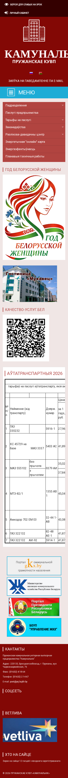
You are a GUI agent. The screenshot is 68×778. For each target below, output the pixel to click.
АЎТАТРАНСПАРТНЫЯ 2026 (34, 373)
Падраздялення (16, 105)
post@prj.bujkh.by (18, 681)
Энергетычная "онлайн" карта (25, 141)
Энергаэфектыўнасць (20, 149)
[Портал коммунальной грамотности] (34, 566)
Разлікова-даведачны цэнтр (24, 134)
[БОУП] (34, 628)
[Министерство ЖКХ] (34, 587)
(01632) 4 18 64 (17, 672)
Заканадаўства (15, 127)
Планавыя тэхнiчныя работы (24, 156)
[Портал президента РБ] (34, 607)
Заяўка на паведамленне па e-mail (36, 81)
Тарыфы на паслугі (18, 120)
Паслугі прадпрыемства (21, 112)
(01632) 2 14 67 (21, 676)
